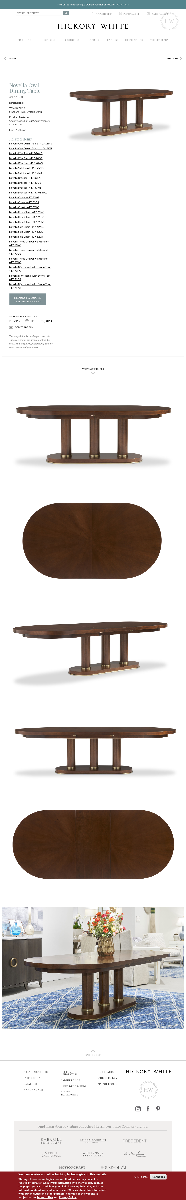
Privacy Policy (67, 1197)
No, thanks (158, 1176)
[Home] (93, 26)
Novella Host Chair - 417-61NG (26, 212)
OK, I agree (141, 1176)
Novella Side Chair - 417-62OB (26, 231)
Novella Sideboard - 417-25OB (26, 172)
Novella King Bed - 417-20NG (26, 153)
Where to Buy (107, 1077)
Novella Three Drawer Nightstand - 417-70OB (29, 251)
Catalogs (30, 1083)
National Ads (33, 1089)
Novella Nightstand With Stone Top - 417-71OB (30, 277)
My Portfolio (108, 1083)
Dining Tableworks (69, 1093)
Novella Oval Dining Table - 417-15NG (30, 143)
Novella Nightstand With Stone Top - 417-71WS (30, 286)
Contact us (123, 4)
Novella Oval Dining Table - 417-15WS (30, 148)
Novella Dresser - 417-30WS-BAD (28, 192)
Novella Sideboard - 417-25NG (26, 168)
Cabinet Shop (70, 1080)
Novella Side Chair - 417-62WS (26, 236)
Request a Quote (27, 299)
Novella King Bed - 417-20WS (26, 163)
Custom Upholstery (69, 1073)
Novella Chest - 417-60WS (24, 207)
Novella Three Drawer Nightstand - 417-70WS (29, 260)
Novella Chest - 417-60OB (24, 202)
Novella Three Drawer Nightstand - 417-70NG (29, 243)
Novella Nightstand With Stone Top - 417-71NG (30, 269)
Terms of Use (45, 1197)
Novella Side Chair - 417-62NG (26, 226)
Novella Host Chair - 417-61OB (26, 217)
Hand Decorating (73, 1086)
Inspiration (32, 1077)
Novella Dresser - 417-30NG (25, 177)
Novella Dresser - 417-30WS (25, 187)
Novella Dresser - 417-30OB (25, 182)
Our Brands (106, 1071)
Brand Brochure (36, 1071)
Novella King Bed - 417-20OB (26, 158)
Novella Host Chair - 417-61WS (27, 221)
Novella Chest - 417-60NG (24, 197)
